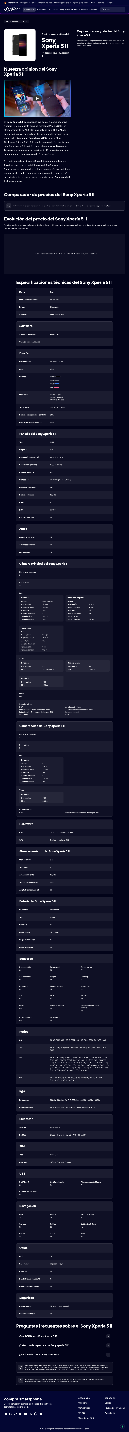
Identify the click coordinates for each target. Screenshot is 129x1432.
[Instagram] (20, 1413)
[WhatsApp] (10, 1413)
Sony (25, 21)
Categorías (83, 1403)
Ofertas (55, 9)
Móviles (15, 21)
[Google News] (35, 1413)
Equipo (108, 1403)
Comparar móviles (44, 3)
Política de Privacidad (115, 1408)
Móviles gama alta (61, 3)
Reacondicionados (89, 9)
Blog (62, 9)
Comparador (42, 9)
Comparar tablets (27, 3)
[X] (30, 1413)
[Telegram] (5, 1413)
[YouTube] (25, 1413)
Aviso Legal (110, 1413)
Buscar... (108, 9)
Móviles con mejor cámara (102, 3)
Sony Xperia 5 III (57, 314)
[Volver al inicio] (122, 1426)
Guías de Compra (72, 9)
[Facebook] (40, 1413)
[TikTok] (15, 1413)
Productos (28, 9)
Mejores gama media (80, 3)
